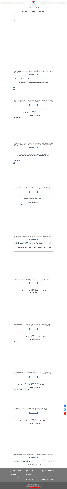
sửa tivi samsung (48, 77)
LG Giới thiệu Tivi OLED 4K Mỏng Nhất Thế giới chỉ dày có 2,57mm (33, 247)
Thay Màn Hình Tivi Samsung (14, 476)
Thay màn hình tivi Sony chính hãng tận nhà (33, 11)
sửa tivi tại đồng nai (41, 78)
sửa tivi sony (34, 150)
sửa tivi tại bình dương (18, 78)
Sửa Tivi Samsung (29, 474)
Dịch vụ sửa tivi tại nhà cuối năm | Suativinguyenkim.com (33, 82)
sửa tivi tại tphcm (36, 78)
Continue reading (33, 74)
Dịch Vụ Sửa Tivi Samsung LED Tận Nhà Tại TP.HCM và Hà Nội (33, 155)
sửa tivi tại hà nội (23, 78)
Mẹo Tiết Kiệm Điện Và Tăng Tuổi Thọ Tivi (33, 337)
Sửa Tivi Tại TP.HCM (29, 479)
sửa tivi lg (44, 77)
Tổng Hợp (37, 77)
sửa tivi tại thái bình (31, 78)
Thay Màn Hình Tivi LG (13, 474)
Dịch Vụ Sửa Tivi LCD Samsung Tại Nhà (33, 200)
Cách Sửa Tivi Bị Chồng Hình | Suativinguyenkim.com (33, 113)
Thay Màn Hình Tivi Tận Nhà (47, 2)
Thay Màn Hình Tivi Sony (14, 472)
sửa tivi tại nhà (27, 78)
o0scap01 (38, 85)
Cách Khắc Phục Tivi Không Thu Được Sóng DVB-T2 (33, 420)
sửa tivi (42, 77)
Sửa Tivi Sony (28, 476)
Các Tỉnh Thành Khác (60, 2)
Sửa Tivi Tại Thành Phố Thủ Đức (47, 479)
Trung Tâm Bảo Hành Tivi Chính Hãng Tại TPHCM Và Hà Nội (33, 384)
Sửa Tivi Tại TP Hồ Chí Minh (18, 2)
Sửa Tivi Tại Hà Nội (5, 2)
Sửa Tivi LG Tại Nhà (29, 472)
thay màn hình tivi (46, 78)
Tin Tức (32, 111)
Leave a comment (51, 78)
